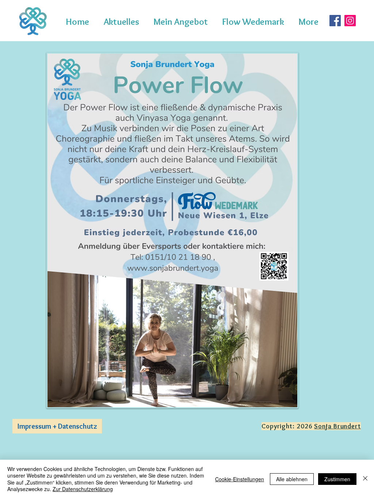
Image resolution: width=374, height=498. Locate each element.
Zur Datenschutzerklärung (83, 489)
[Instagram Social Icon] (350, 20)
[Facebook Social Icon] (335, 20)
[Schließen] (365, 479)
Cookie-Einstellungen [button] (239, 479)
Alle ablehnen (292, 479)
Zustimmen (337, 479)
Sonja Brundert (337, 426)
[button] (182, 21)
